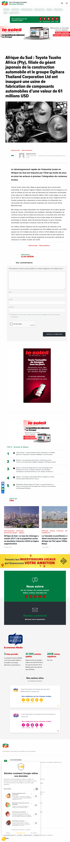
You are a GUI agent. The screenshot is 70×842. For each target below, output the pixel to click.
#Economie (15, 9)
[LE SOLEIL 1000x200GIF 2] (35, 33)
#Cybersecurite (39, 9)
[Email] (2, 489)
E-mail (11, 299)
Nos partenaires (16, 760)
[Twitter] (2, 486)
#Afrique (6, 9)
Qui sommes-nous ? (10, 835)
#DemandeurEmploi (10, 532)
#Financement (14, 12)
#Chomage (20, 531)
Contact (19, 835)
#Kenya (52, 531)
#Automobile (15, 150)
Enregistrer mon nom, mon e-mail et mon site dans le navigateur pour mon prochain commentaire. (35, 316)
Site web (11, 307)
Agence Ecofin (31, 154)
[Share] (2, 491)
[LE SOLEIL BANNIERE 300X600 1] (37, 375)
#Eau (5, 12)
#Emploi (22, 532)
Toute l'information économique (18, 3)
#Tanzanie (60, 531)
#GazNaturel (46, 532)
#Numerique (58, 9)
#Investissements (27, 9)
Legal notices (28, 835)
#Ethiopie (45, 531)
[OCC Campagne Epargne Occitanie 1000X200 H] (35, 561)
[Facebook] (2, 483)
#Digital (49, 9)
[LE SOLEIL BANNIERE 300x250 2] (37, 431)
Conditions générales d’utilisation (43, 835)
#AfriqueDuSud (27, 150)
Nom (10, 292)
